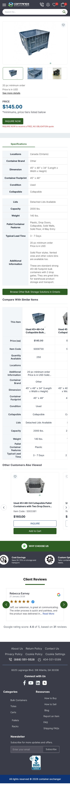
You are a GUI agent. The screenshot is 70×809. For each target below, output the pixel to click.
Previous (6, 604)
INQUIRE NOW (13, 121)
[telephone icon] (42, 5)
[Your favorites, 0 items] (54, 4)
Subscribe (51, 749)
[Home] (19, 4)
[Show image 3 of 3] (57, 73)
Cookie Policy (33, 654)
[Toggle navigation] (5, 3)
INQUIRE (35, 523)
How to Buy (50, 698)
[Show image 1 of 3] (13, 73)
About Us (17, 648)
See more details (11, 93)
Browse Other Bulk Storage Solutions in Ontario (35, 291)
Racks (15, 726)
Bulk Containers (18, 700)
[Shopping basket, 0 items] (63, 4)
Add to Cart (35, 531)
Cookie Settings (55, 654)
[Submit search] (64, 12)
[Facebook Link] (24, 683)
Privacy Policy (13, 654)
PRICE (6, 101)
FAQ (45, 722)
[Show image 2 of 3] (35, 73)
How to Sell (50, 704)
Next (64, 604)
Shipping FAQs (51, 728)
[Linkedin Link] (38, 683)
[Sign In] (48, 4)
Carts (13, 712)
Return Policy (34, 648)
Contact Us (52, 648)
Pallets (15, 720)
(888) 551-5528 (24, 659)
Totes (13, 706)
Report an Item (51, 716)
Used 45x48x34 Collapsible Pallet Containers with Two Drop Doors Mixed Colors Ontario (33, 505)
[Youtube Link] (30, 683)
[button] (35, 43)
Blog (46, 710)
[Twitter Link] (44, 683)
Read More (48, 613)
